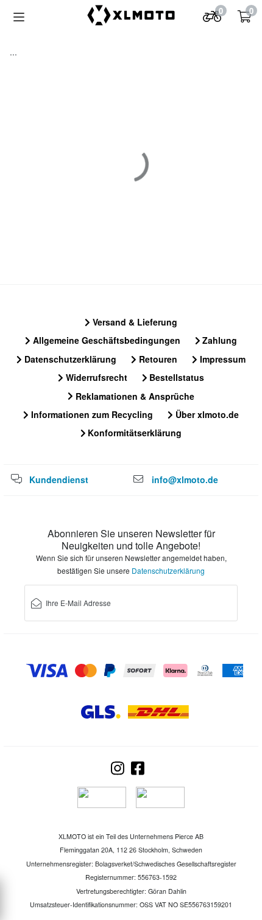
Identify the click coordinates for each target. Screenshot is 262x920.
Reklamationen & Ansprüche (133, 396)
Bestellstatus (175, 377)
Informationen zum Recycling (91, 414)
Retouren (156, 359)
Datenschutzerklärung (69, 359)
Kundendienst (58, 479)
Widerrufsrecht (95, 377)
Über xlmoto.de (206, 414)
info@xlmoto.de (185, 479)
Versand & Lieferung (133, 322)
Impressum (221, 359)
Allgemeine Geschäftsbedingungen (105, 340)
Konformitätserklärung (133, 433)
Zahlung (218, 340)
